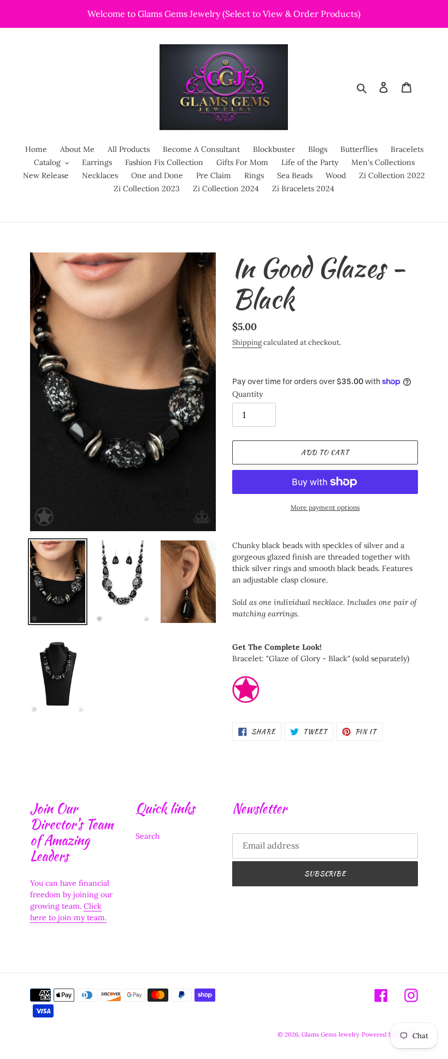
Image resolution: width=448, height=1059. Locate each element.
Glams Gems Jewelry (330, 1034)
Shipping (247, 342)
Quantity (247, 394)
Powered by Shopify (390, 1034)
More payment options (325, 507)
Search (147, 836)
